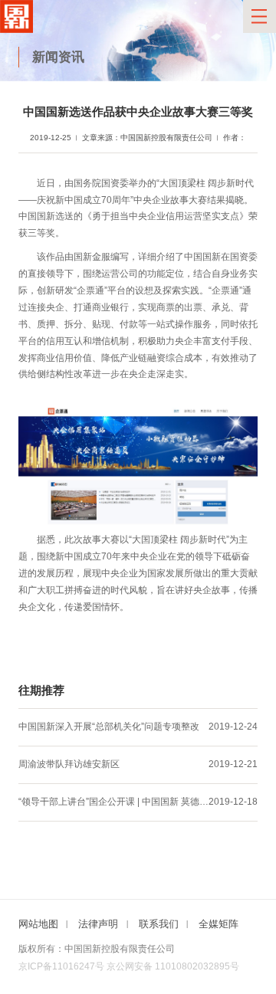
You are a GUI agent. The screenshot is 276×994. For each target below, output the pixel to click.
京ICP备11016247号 (61, 966)
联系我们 (159, 924)
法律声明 (98, 924)
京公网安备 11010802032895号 (173, 966)
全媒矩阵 (218, 924)
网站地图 (38, 924)
